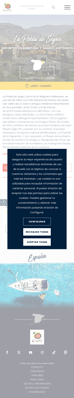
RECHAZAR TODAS (37, 231)
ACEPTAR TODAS (37, 242)
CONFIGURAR (37, 221)
